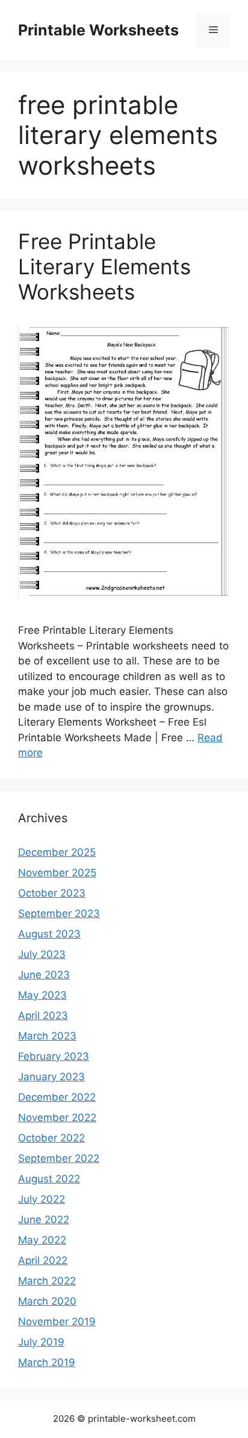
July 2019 (41, 1342)
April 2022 (42, 1260)
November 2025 (57, 873)
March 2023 (47, 1036)
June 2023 (44, 975)
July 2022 (41, 1199)
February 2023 (53, 1056)
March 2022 (47, 1281)
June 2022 (43, 1220)
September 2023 (59, 913)
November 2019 (57, 1322)
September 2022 (58, 1158)
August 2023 (49, 934)
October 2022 (51, 1138)
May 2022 (42, 1240)
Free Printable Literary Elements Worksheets (104, 266)
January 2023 (51, 1077)
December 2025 (57, 852)
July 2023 (42, 954)
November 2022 (57, 1118)
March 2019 (46, 1362)
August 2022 (49, 1179)
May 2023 (42, 995)
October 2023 (51, 893)
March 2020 (47, 1301)
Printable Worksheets (98, 30)
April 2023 (43, 1015)
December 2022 (57, 1097)
